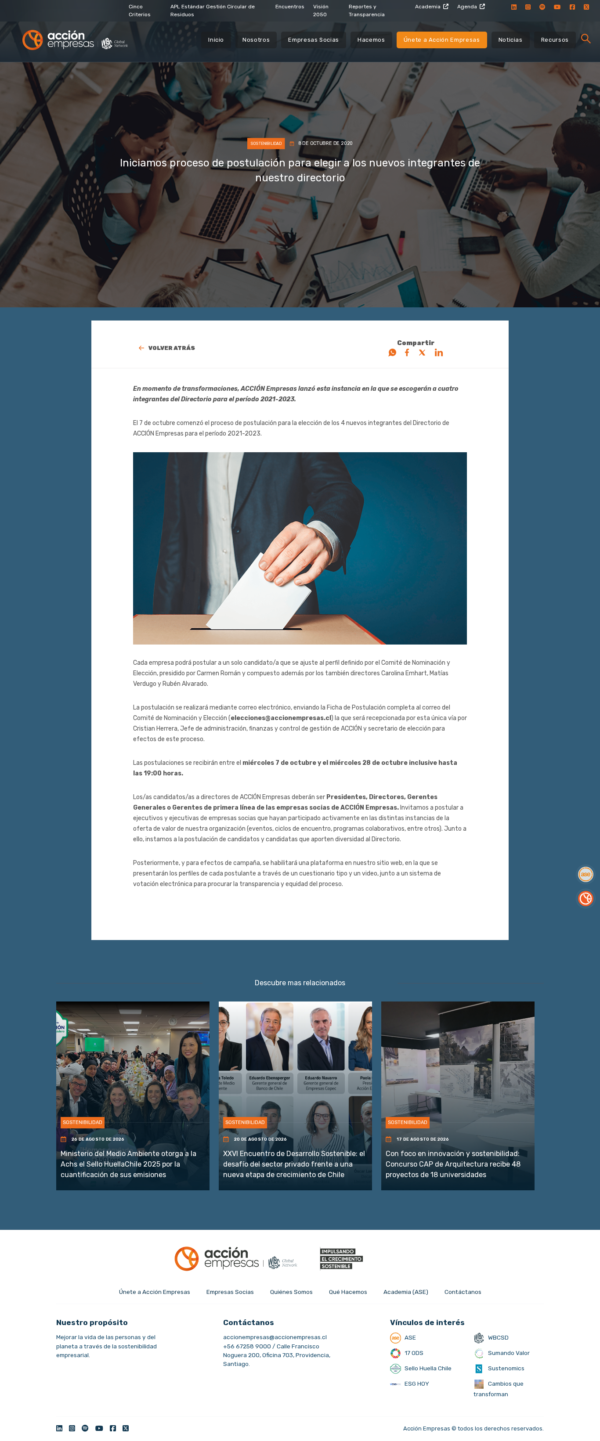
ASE (409, 1337)
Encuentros (289, 7)
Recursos (555, 39)
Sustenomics (505, 1368)
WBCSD (498, 1337)
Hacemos (371, 39)
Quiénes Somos (291, 1291)
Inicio (216, 39)
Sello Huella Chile (427, 1368)
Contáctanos (463, 1291)
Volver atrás (171, 348)
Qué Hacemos (348, 1291)
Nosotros (256, 39)
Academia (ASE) (405, 1291)
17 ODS (413, 1352)
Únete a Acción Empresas (442, 39)
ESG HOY (416, 1383)
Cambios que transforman (498, 1389)
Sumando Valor (508, 1352)
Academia (428, 7)
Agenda (467, 7)
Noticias (511, 39)
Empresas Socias (313, 39)
